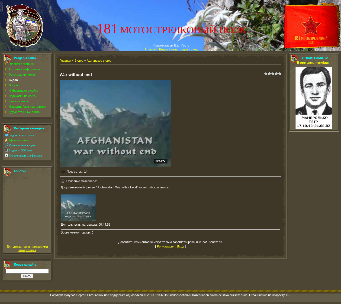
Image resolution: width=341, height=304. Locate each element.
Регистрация (179, 49)
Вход (194, 49)
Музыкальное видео (22, 145)
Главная (151, 49)
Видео (163, 49)
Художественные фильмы (25, 155)
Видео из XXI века (20, 150)
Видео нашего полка (22, 135)
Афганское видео (19, 140)
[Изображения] (78, 207)
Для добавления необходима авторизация (27, 248)
